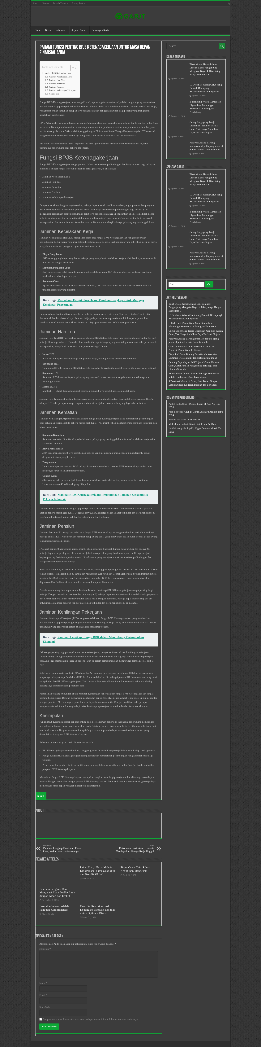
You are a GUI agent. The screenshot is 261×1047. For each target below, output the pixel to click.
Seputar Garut (78, 30)
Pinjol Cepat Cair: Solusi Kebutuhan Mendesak (135, 869)
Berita (48, 30)
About (36, 3)
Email (43, 995)
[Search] (222, 46)
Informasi (60, 30)
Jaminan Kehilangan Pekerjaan (62, 90)
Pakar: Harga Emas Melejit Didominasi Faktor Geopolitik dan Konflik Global (98, 871)
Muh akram (174, 424)
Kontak (45, 3)
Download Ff (193, 419)
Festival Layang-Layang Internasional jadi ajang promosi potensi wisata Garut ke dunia (206, 146)
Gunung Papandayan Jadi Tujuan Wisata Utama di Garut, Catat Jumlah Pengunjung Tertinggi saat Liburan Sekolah (194, 365)
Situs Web (44, 1007)
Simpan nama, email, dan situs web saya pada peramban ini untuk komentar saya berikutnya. (91, 1019)
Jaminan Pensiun (56, 87)
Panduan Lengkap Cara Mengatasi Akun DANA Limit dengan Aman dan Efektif (57, 892)
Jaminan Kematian (57, 84)
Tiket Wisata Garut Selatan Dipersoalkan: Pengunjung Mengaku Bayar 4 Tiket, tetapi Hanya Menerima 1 (195, 307)
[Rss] (228, 3)
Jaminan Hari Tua (57, 80)
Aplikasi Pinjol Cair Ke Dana (201, 424)
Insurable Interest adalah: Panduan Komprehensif (55, 908)
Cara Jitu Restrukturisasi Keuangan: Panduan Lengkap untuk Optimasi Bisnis (97, 910)
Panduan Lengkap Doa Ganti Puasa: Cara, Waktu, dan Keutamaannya (62, 848)
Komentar (45, 948)
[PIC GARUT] (130, 15)
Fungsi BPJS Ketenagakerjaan (57, 73)
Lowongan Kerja (100, 30)
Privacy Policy (78, 3)
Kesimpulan (54, 94)
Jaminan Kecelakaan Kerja (60, 77)
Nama (43, 983)
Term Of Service (60, 3)
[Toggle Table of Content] (71, 68)
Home (38, 30)
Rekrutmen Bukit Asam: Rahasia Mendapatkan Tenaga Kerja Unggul (135, 848)
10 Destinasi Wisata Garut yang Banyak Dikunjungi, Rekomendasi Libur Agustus (206, 88)
